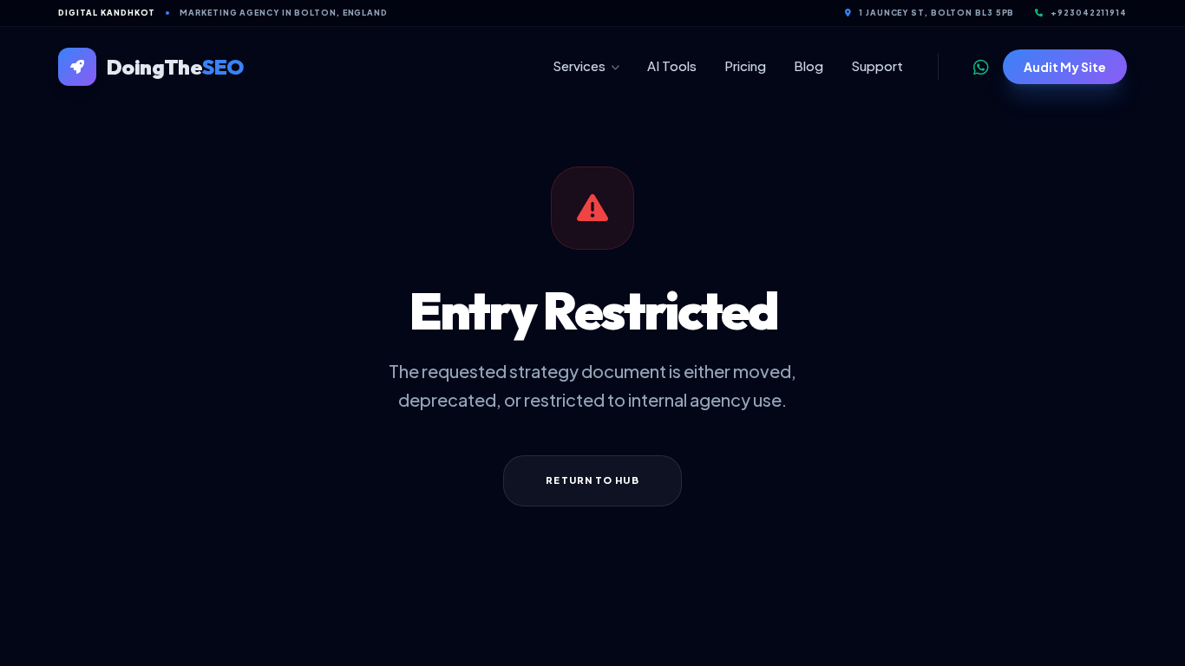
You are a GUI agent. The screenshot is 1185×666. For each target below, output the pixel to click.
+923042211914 (1089, 12)
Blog (808, 65)
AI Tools (672, 65)
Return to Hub (592, 480)
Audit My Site (1065, 67)
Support (877, 65)
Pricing (745, 65)
